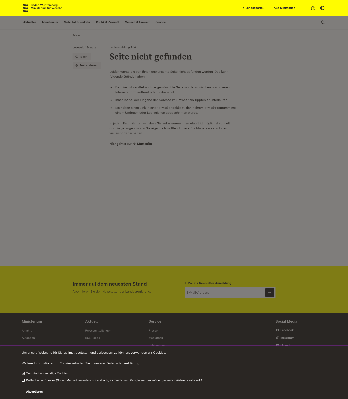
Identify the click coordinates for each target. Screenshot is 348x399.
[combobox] (287, 8)
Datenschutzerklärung (123, 363)
